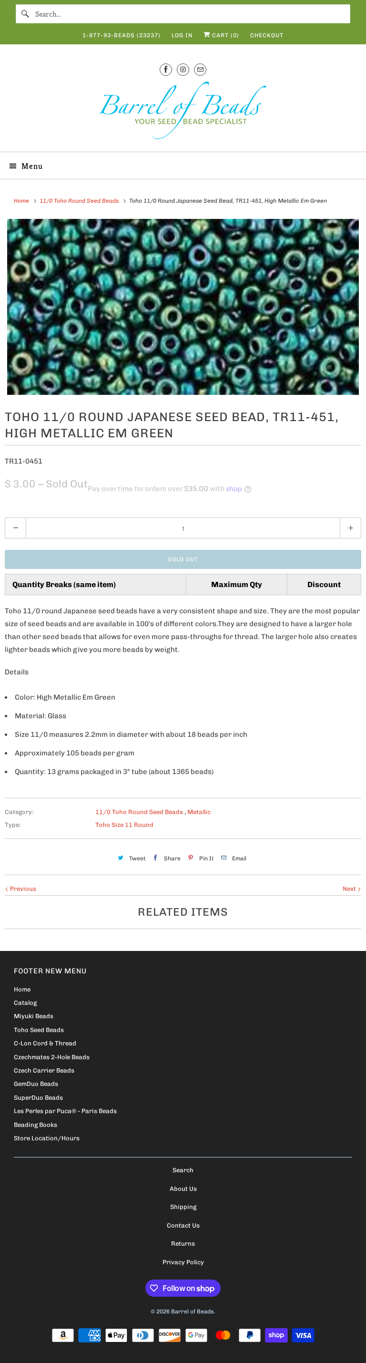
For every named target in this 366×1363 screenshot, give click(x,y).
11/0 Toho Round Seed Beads (139, 812)
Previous (22, 888)
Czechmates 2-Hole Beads (52, 1057)
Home (22, 989)
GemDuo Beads (36, 1083)
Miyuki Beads (33, 1016)
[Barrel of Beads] (183, 112)
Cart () (224, 35)
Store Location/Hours (47, 1138)
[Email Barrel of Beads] (200, 69)
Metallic (199, 812)
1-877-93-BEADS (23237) (121, 35)
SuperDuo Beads (38, 1097)
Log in (182, 35)
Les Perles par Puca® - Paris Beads (65, 1111)
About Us (183, 1188)
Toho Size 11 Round (124, 824)
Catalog (25, 1002)
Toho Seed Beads (39, 1029)
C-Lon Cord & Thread (45, 1043)
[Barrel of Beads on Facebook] (166, 69)
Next (350, 888)
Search (183, 1170)
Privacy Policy (183, 1262)
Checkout (267, 35)
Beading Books (35, 1124)
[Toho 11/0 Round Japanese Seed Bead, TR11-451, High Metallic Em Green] (183, 307)
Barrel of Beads (192, 1311)
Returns (183, 1243)
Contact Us (183, 1225)
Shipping (183, 1206)
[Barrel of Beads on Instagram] (183, 69)
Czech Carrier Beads (44, 1070)
